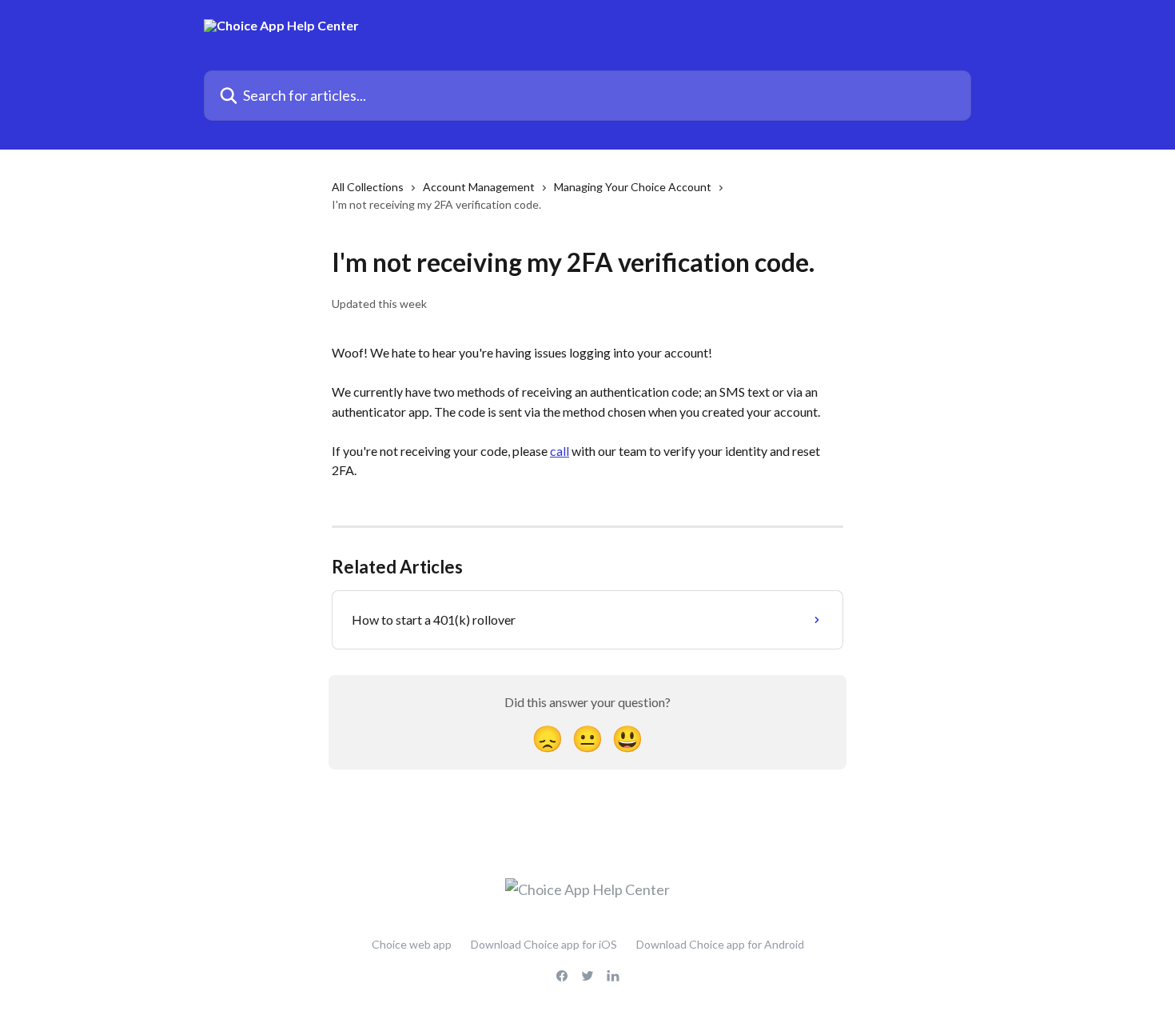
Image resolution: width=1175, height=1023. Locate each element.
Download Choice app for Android (720, 944)
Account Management (479, 187)
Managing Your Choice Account (632, 187)
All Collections (368, 187)
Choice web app (412, 944)
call (559, 450)
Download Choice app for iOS (544, 944)
